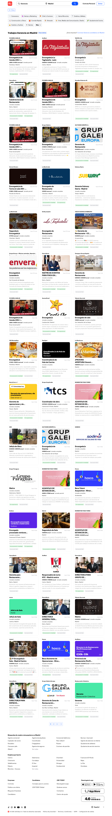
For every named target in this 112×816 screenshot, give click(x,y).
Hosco (77, 469)
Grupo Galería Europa (48, 681)
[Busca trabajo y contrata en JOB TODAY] (10, 3)
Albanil (10, 749)
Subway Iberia (79, 167)
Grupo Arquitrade (47, 382)
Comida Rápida (36, 20)
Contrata (11, 784)
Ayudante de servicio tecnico (90, 746)
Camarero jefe (12, 746)
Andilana (77, 639)
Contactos (60, 791)
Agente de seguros (38, 746)
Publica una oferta (14, 787)
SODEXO (77, 427)
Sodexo (11, 511)
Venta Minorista (63, 16)
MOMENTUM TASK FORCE (82, 382)
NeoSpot (44, 340)
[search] (75, 3)
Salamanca (35, 757)
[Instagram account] (12, 807)
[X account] (22, 807)
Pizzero (58, 743)
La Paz (83, 763)
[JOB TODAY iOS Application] (86, 784)
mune (11, 597)
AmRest (44, 38)
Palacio (10, 766)
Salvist (44, 511)
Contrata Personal (89, 3)
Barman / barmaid (87, 738)
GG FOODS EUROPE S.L (82, 125)
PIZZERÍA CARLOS (14, 38)
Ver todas (35, 749)
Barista (30, 25)
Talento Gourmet (80, 298)
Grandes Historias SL (81, 80)
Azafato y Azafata (17, 25)
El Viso (34, 763)
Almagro (59, 763)
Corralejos (35, 760)
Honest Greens (13, 167)
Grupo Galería (46, 125)
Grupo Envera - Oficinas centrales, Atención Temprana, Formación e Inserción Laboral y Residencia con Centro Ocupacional (22, 254)
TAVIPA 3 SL (78, 38)
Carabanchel (60, 766)
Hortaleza (84, 766)
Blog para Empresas (14, 791)
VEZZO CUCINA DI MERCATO (83, 211)
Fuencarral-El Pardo (87, 757)
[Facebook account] (15, 807)
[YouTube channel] (18, 807)
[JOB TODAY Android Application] (98, 784)
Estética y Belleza (79, 16)
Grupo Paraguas (14, 469)
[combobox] (32, 3)
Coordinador (36, 740)
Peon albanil (60, 740)
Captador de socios (14, 740)
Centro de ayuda (62, 794)
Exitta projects (46, 211)
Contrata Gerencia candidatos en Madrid (90, 32)
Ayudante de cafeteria (88, 743)
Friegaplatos (36, 743)
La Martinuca (79, 340)
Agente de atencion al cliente (90, 740)
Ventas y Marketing (30, 16)
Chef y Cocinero (47, 16)
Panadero (11, 743)
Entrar (100, 3)
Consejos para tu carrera (40, 784)
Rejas (82, 760)
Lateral (11, 639)
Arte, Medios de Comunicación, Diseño (71, 20)
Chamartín (11, 760)
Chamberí (59, 757)
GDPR (75, 811)
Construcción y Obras (18, 20)
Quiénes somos (62, 787)
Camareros (15, 16)
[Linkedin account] (25, 807)
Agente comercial (14, 738)
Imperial (34, 766)
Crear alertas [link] (42, 32)
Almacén (50, 20)
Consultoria (12, 80)
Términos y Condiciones (65, 811)
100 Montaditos (14, 340)
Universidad (60, 760)
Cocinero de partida (63, 746)
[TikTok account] (8, 807)
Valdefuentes (12, 763)
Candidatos (11, 794)
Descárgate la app (63, 784)
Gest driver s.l (13, 382)
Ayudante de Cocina (96, 20)
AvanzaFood (45, 298)
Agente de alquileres (39, 738)
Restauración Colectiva (82, 681)
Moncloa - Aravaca (14, 769)
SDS (10, 427)
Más (37, 25)
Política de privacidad (49, 811)
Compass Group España (82, 253)
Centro (10, 757)
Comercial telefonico (63, 738)
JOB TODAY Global (38, 787)
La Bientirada (46, 167)
